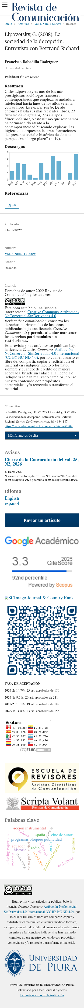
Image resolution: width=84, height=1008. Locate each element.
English (12, 498)
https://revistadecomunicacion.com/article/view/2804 (39, 426)
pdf (13, 205)
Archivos (23, 24)
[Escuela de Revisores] (42, 791)
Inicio (8, 24)
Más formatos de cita (23, 435)
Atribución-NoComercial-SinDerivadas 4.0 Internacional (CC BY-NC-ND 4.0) (42, 353)
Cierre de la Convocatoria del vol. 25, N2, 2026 (42, 461)
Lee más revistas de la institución (42, 995)
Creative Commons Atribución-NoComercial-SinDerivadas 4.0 (42, 313)
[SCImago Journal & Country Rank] (39, 597)
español (12, 503)
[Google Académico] (42, 545)
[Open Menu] (4, 4)
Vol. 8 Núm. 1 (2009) (47, 24)
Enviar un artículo (42, 520)
